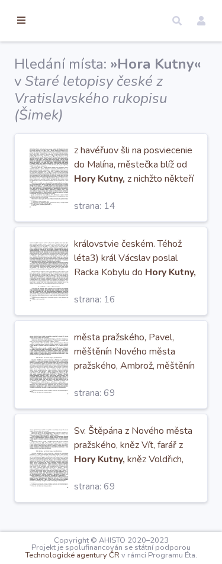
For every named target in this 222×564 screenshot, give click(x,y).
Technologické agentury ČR (72, 555)
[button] (177, 20)
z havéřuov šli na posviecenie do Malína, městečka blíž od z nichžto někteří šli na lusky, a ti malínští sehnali (134, 179)
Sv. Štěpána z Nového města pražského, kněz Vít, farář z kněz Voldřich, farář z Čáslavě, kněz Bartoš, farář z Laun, (133, 459)
